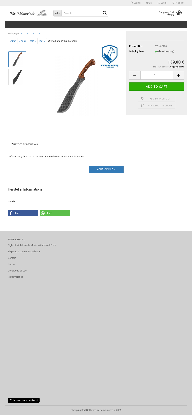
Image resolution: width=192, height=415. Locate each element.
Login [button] (163, 2)
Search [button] (137, 2)
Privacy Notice (15, 276)
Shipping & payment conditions (24, 251)
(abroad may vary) (165, 51)
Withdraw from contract (24, 400)
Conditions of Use (17, 270)
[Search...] (104, 13)
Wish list (179, 2)
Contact (12, 257)
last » (42, 41)
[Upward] (181, 409)
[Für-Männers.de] (28, 13)
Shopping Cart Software (83, 410)
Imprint (11, 264)
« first (13, 41)
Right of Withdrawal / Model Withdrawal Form (32, 245)
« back (22, 41)
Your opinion (106, 169)
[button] (149, 3)
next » (33, 41)
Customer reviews (24, 144)
